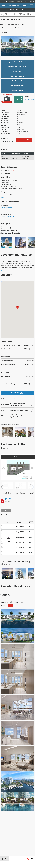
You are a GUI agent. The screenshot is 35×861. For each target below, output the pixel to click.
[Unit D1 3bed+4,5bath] (7, 485)
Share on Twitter (17, 90)
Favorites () (11, 1)
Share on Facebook (17, 85)
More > (3, 197)
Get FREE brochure (17, 76)
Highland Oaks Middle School (19, 410)
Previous (3, 46)
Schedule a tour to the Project (17, 66)
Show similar (17, 71)
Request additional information (17, 62)
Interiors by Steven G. (7, 216)
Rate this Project (29, 99)
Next (31, 46)
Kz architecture (5, 211)
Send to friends (17, 80)
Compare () (21, 1)
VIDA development (6, 207)
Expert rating (6, 101)
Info (30, 527)
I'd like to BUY (23, 140)
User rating (18, 98)
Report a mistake (7, 94)
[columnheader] (6, 153)
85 (7, 99)
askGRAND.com (18, 5)
